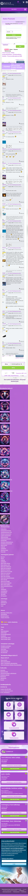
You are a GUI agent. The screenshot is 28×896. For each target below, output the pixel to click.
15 (11, 62)
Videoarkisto (3, 678)
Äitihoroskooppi (4, 537)
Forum (2, 587)
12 (7, 62)
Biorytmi (3, 556)
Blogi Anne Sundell (5, 581)
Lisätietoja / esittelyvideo (14, 765)
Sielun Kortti (3, 632)
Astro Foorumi (9, 19)
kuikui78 (4, 149)
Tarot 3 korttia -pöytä (5, 639)
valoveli (4, 73)
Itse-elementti (4, 652)
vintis (3, 290)
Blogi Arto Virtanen (5, 574)
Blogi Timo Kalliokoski (6, 566)
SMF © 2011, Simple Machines (12, 375)
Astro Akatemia (4, 624)
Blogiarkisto (3, 676)
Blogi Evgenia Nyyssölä (6, 571)
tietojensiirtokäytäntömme (7, 855)
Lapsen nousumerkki (6, 535)
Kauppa (2, 679)
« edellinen (17, 59)
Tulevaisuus (3, 601)
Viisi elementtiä (4, 650)
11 (6, 62)
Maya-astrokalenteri (5, 661)
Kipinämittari (4, 540)
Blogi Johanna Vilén (5, 565)
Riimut (2, 558)
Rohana (4, 247)
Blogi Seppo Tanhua (5, 563)
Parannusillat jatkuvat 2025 (14, 56)
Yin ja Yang (3, 649)
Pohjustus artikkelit (4, 675)
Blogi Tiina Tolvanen (5, 576)
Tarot (2, 629)
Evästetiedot (23, 891)
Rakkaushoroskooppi (6, 538)
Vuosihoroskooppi (5, 647)
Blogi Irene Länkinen (5, 573)
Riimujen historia (5, 616)
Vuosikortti (3, 636)
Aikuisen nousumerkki (6, 534)
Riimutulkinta (4, 614)
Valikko (14, 9)
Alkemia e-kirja (4, 550)
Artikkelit (3, 546)
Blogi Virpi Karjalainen (6, 568)
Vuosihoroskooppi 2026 (6, 532)
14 (10, 62)
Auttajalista (3, 548)
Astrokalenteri (4, 591)
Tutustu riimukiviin (5, 617)
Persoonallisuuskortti (6, 634)
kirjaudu (19, 23)
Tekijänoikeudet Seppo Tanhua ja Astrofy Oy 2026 (11, 889)
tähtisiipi (4, 184)
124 (14, 62)
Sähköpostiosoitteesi (7, 858)
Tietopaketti (3, 589)
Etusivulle (3, 551)
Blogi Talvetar (4, 579)
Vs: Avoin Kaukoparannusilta (14, 73)
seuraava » (22, 59)
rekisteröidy (7, 24)
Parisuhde (3, 604)
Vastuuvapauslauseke (7, 891)
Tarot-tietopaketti (5, 631)
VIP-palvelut (4, 595)
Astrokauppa (4, 592)
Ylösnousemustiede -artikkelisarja (8, 673)
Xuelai (3, 273)
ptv (3, 97)
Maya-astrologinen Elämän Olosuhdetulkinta (11, 665)
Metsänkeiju (5, 110)
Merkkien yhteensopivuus (7, 542)
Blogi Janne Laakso (5, 584)
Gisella (4, 204)
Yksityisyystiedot (16, 891)
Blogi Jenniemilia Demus (6, 586)
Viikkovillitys (4, 529)
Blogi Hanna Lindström (6, 583)
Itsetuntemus (4, 602)
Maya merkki (4, 545)
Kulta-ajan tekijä (4, 671)
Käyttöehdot (21, 890)
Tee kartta (3, 594)
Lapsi (2, 605)
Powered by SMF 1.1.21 (21, 373)
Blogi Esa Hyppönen (5, 569)
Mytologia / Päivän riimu (6, 612)
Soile (3, 131)
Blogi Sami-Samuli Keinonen (7, 578)
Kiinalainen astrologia (6, 646)
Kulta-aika (2, 670)
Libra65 (4, 323)
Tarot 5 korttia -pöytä (5, 637)
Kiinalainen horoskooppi (6, 543)
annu (3, 311)
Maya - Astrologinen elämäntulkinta (9, 663)
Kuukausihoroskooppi (6, 530)
